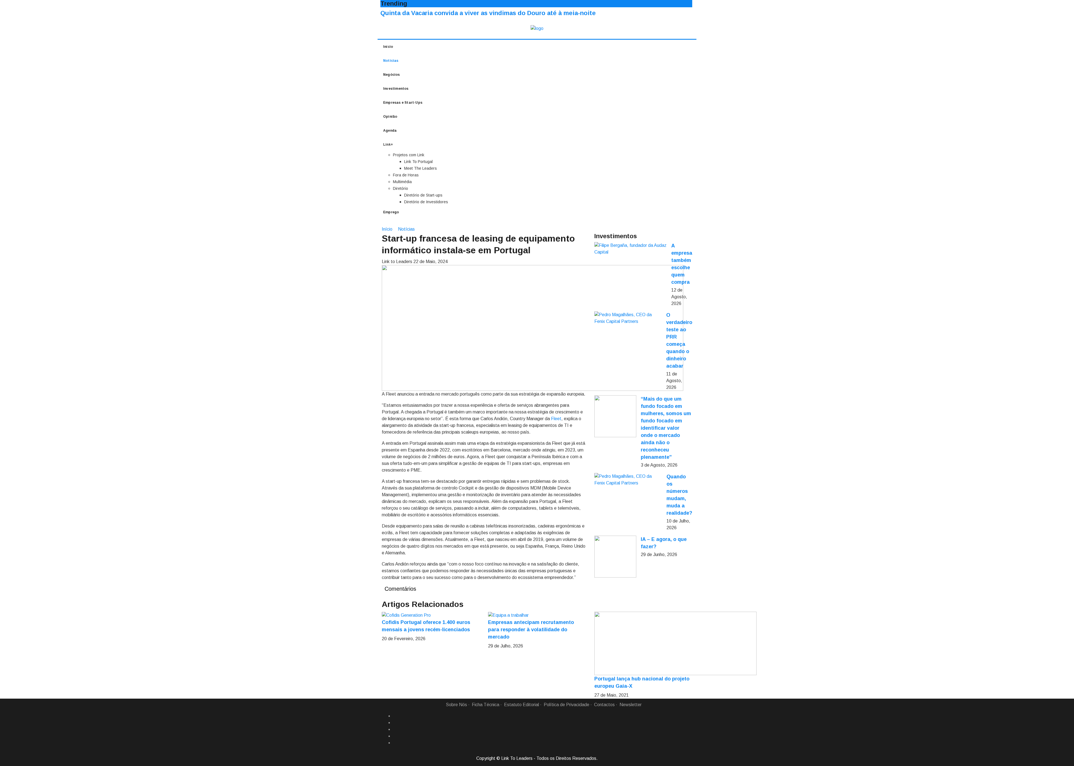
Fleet (556, 418)
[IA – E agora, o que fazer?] (615, 557)
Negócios (391, 75)
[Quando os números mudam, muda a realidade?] (628, 479)
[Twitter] (395, 729)
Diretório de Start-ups (423, 195)
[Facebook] (395, 716)
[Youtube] (395, 743)
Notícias (391, 61)
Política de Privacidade (566, 704)
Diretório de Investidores (426, 202)
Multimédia (402, 181)
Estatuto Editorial (521, 704)
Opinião (390, 117)
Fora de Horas (406, 175)
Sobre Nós (456, 704)
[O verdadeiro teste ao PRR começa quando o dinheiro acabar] (628, 318)
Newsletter (631, 704)
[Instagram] (395, 736)
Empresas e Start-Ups (402, 103)
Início (388, 47)
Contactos (604, 704)
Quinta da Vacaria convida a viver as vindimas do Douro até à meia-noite (488, 13)
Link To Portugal (418, 161)
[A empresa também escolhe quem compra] (630, 249)
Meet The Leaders (420, 168)
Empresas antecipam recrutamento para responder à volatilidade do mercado (531, 630)
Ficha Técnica (485, 704)
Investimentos (396, 89)
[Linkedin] (395, 722)
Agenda (390, 131)
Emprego (391, 212)
